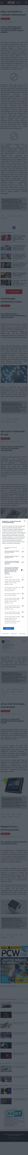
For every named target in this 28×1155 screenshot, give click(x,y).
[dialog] (14, 577)
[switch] (22, 551)
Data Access (14, 633)
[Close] (25, 521)
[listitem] (14, 548)
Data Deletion (5, 633)
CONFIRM (8, 628)
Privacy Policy (22, 633)
